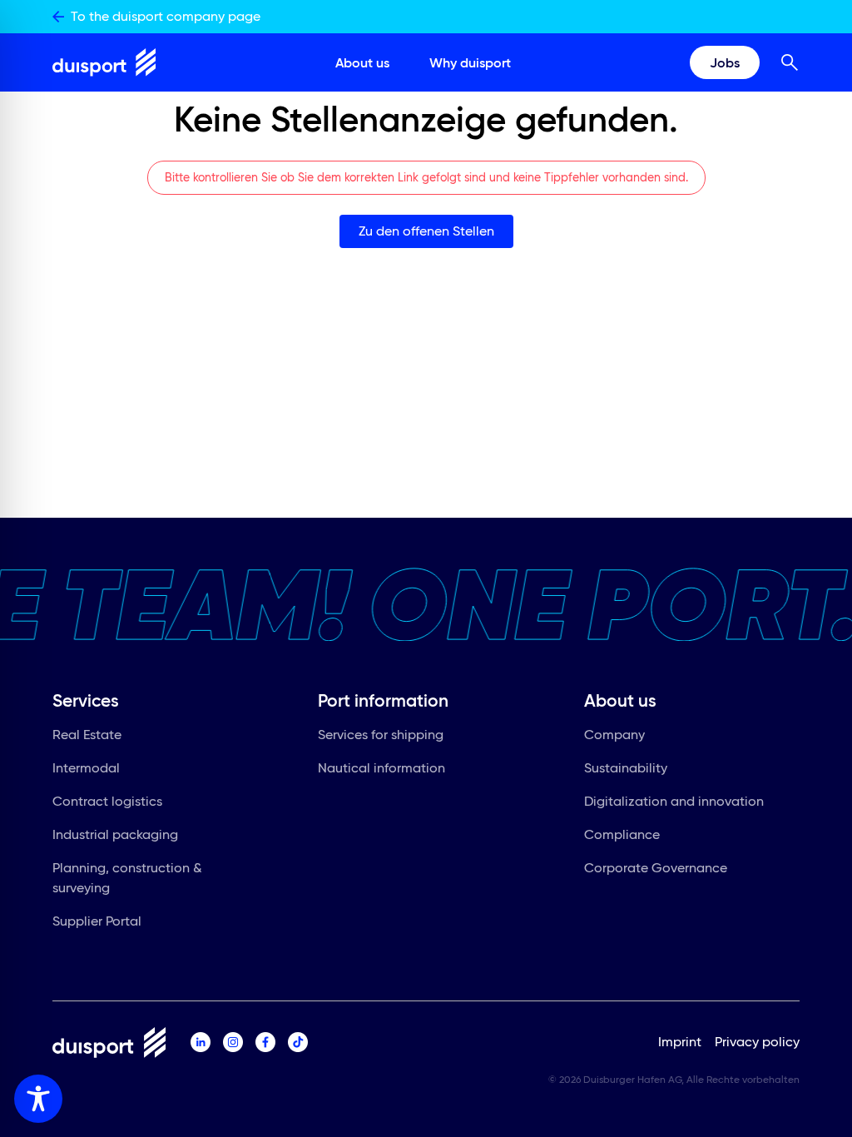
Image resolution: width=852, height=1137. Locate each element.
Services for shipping (380, 734)
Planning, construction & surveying (127, 878)
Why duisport (470, 62)
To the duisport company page (165, 16)
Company (614, 734)
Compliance (622, 834)
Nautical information (381, 768)
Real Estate (86, 734)
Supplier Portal (96, 921)
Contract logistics (107, 801)
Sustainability (625, 768)
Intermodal (86, 768)
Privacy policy (757, 1042)
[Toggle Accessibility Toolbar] (38, 1099)
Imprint (679, 1042)
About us (362, 62)
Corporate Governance (655, 868)
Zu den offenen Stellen (426, 231)
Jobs (725, 62)
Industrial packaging (115, 834)
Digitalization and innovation (674, 801)
